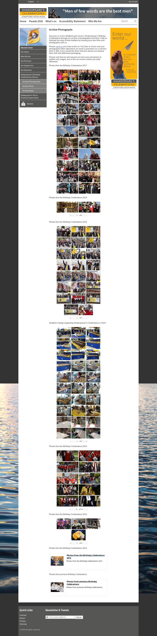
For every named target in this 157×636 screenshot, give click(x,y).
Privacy (23, 621)
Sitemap (23, 624)
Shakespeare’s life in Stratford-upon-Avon (30, 96)
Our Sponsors (26, 70)
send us (59, 47)
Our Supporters (27, 65)
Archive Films (28, 86)
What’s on (51, 21)
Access (22, 618)
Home (23, 21)
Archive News (28, 90)
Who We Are (95, 21)
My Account (133, 1)
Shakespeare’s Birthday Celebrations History (30, 75)
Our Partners (26, 61)
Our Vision (25, 52)
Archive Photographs (31, 81)
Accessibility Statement (72, 21)
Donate (30, 103)
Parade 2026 (36, 21)
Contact (23, 615)
